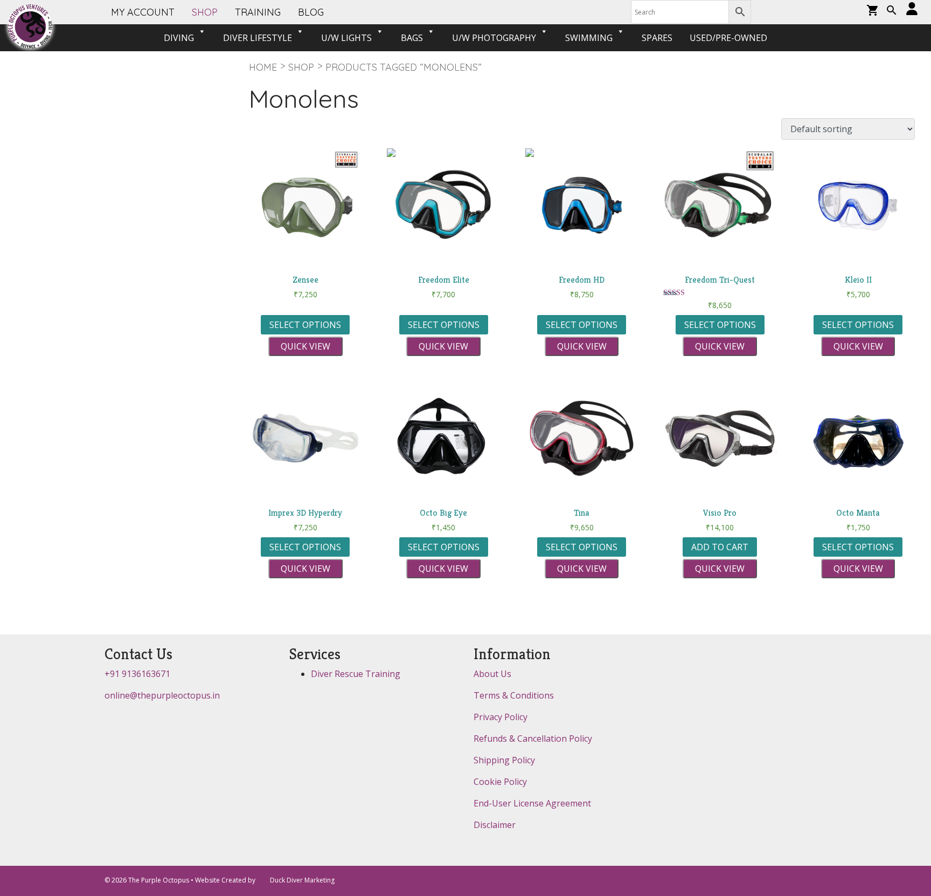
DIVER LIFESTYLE (257, 38)
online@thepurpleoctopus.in (162, 695)
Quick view (305, 346)
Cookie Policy (500, 782)
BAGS (412, 38)
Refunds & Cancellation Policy (533, 738)
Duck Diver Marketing (302, 880)
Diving (179, 38)
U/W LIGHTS (346, 38)
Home (263, 67)
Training (258, 12)
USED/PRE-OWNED (728, 38)
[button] (891, 11)
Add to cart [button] (719, 547)
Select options (305, 325)
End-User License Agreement (532, 803)
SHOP (205, 12)
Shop (301, 67)
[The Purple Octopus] (30, 26)
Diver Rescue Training (355, 674)
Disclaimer (495, 825)
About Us (492, 674)
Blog (311, 12)
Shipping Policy (504, 760)
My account (143, 12)
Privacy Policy (500, 717)
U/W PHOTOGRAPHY (494, 38)
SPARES (657, 38)
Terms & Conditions (514, 695)
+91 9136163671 (137, 674)
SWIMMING (589, 38)
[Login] (912, 9)
